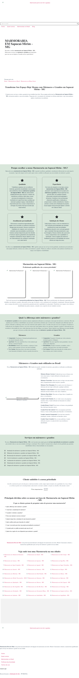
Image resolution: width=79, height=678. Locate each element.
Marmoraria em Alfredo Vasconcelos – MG (15, 578)
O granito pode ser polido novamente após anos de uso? (19, 528)
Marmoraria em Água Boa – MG (60, 561)
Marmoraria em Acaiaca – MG (12, 561)
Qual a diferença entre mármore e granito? (16, 506)
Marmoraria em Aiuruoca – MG (36, 569)
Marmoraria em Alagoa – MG (59, 569)
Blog (33, 26)
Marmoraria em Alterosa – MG (36, 582)
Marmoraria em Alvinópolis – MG (13, 591)
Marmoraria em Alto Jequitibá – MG (13, 586)
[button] (5, 486)
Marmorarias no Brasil (23, 26)
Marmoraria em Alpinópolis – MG (13, 582)
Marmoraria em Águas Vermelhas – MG (62, 565)
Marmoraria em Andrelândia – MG (37, 595)
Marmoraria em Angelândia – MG (60, 595)
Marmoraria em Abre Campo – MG (61, 554)
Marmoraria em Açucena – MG (36, 561)
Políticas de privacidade (8, 662)
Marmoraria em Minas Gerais (28, 81)
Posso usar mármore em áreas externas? (16, 516)
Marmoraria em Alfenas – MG (59, 574)
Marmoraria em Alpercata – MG (60, 578)
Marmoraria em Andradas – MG (12, 595)
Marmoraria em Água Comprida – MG (14, 565)
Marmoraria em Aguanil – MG (36, 565)
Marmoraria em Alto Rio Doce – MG (37, 586)
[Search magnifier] (77, 24)
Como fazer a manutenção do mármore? (16, 509)
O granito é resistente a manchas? (14, 513)
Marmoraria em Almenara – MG (36, 578)
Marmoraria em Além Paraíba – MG (37, 574)
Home (3, 26)
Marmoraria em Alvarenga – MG (60, 586)
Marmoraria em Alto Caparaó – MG (61, 582)
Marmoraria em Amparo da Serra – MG (62, 591)
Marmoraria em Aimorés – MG (12, 569)
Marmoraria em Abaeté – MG (35, 554)
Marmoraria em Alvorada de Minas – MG (38, 591)
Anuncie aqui (3, 668)
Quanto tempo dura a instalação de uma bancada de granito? (21, 519)
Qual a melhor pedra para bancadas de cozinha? (18, 522)
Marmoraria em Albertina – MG (12, 574)
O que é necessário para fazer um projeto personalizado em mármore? (23, 525)
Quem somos (11, 26)
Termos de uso (5, 665)
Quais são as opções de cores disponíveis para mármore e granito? (22, 531)
